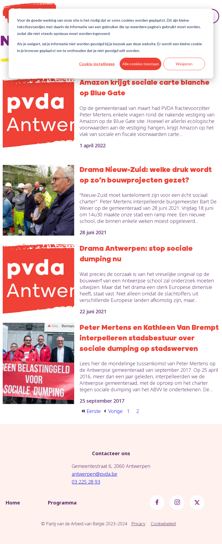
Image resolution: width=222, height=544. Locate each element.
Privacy (138, 524)
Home (12, 502)
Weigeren (184, 63)
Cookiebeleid (163, 524)
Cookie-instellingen (97, 63)
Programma (62, 502)
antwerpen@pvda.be (94, 474)
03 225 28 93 (86, 481)
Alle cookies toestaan (140, 63)
